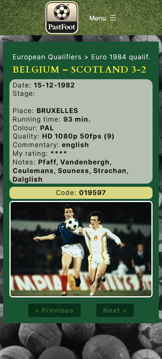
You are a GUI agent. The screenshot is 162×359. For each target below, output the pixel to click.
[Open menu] (103, 17)
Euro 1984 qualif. (121, 57)
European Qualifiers (47, 57)
